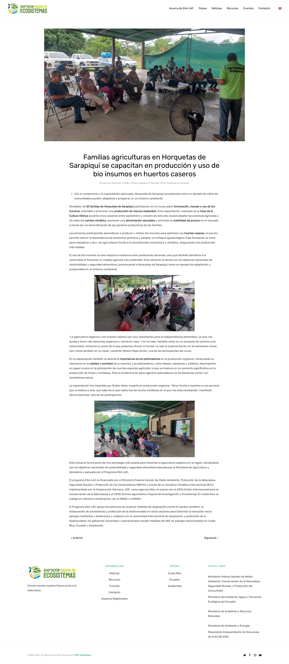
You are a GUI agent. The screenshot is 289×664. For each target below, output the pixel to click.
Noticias (217, 8)
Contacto (264, 8)
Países (203, 8)
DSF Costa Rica (82, 655)
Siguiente (210, 537)
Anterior (77, 537)
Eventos (248, 8)
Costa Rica (174, 573)
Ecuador (174, 579)
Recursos (232, 8)
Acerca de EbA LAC (181, 8)
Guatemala (174, 586)
